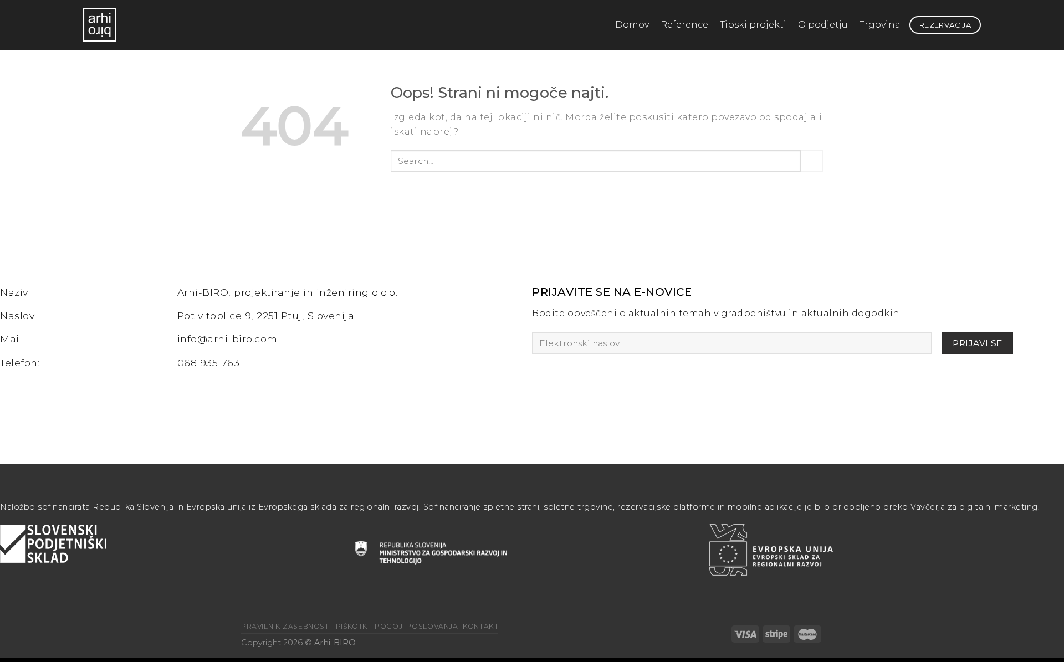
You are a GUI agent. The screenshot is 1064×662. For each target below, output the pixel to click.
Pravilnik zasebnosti (286, 626)
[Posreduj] (812, 161)
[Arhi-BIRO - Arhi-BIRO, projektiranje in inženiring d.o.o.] (111, 25)
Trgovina (880, 24)
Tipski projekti (753, 24)
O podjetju (823, 24)
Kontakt (480, 626)
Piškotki (353, 626)
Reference (684, 24)
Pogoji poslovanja (416, 626)
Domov (632, 24)
